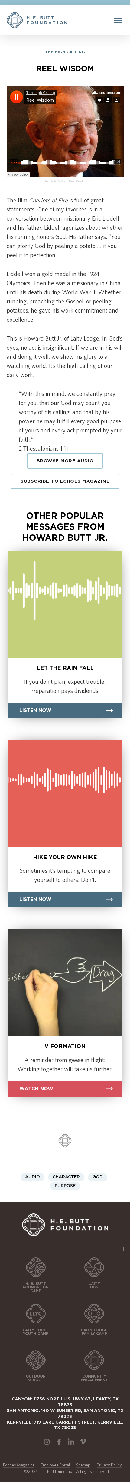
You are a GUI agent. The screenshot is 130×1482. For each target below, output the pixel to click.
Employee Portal (55, 1465)
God (98, 1177)
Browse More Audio (65, 461)
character (66, 1177)
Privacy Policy (109, 1465)
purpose (65, 1186)
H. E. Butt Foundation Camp (36, 1287)
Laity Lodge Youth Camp (36, 1332)
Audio (32, 1177)
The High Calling (54, 181)
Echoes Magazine (18, 1465)
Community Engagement (94, 1378)
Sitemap (83, 1465)
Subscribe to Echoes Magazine (65, 481)
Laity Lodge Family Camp (94, 1332)
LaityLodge (94, 1285)
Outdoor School (36, 1378)
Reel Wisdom (78, 181)
